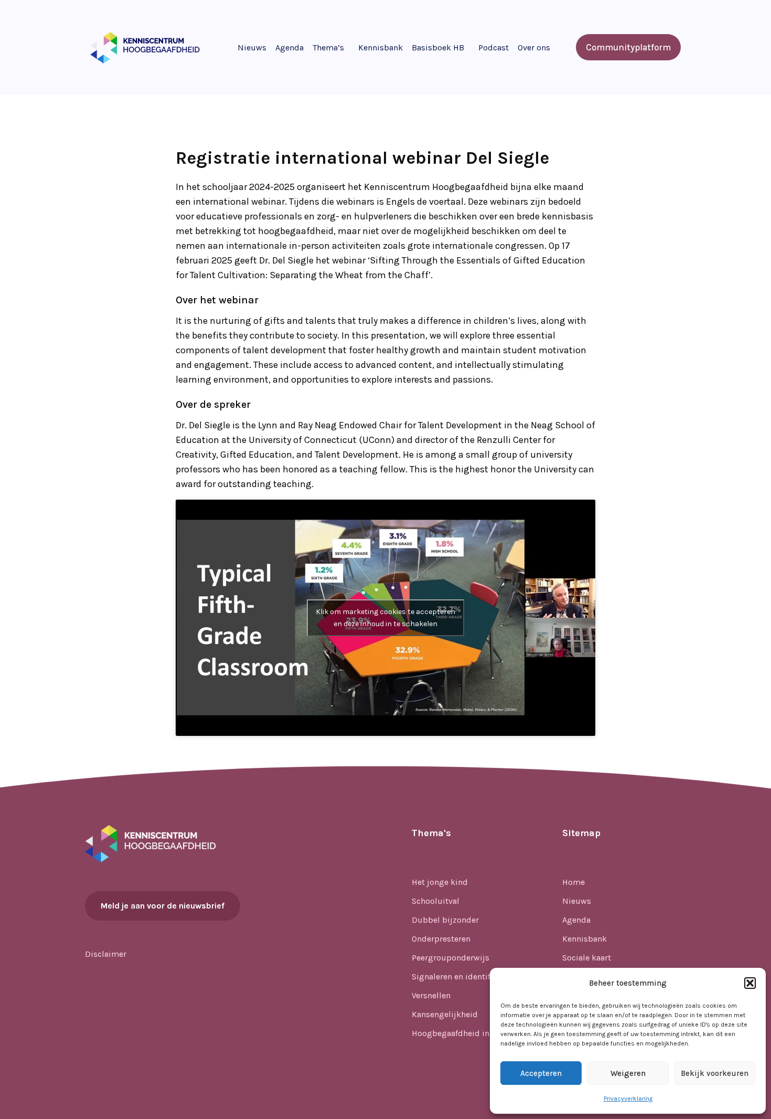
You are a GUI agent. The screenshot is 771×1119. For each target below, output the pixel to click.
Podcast (493, 47)
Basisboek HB (438, 47)
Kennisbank (380, 47)
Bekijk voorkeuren (714, 1073)
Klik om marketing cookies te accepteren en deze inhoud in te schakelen (385, 617)
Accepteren (541, 1073)
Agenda (289, 47)
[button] (750, 983)
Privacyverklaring (628, 1098)
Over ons (534, 47)
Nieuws (252, 47)
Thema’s (328, 47)
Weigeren (628, 1073)
